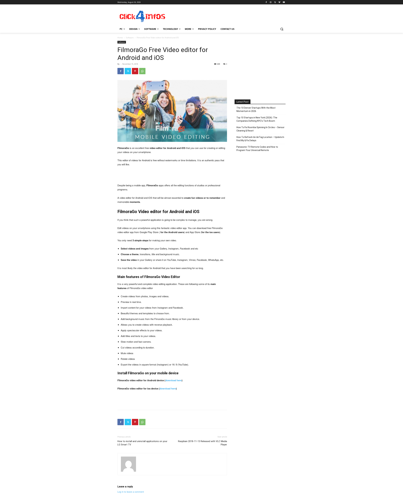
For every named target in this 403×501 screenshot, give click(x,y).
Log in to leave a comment (130, 491)
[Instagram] (270, 2)
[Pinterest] (135, 71)
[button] (282, 29)
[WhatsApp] (142, 71)
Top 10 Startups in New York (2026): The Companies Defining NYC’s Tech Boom (256, 119)
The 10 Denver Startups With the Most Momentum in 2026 (255, 109)
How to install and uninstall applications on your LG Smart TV (142, 443)
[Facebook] (266, 2)
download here (173, 380)
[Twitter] (275, 2)
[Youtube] (284, 2)
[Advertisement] (225, 16)
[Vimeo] (279, 2)
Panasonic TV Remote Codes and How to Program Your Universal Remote (257, 148)
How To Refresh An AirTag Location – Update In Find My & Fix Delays (260, 139)
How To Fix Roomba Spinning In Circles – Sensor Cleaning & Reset (260, 129)
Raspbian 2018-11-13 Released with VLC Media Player (202, 443)
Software (130, 37)
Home (120, 37)
